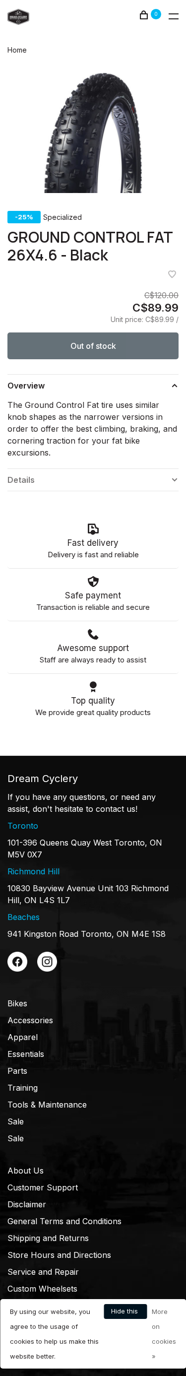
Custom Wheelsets (42, 1289)
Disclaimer (26, 1204)
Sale (15, 1121)
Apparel (22, 1037)
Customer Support (42, 1187)
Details (21, 480)
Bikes (17, 1003)
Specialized (62, 217)
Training (22, 1088)
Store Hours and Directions (59, 1255)
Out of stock (93, 346)
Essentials (25, 1054)
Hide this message (125, 1313)
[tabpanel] (93, 133)
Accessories (30, 1020)
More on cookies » (164, 1334)
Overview (26, 386)
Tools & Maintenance (47, 1105)
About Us (25, 1171)
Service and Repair (43, 1272)
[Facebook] (17, 969)
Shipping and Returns (48, 1238)
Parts (17, 1071)
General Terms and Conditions (64, 1221)
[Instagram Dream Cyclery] (47, 969)
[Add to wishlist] (172, 275)
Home (17, 50)
